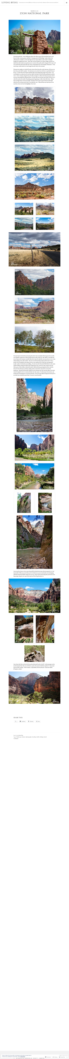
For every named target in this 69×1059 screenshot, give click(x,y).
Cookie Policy (22, 1056)
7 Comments (15, 738)
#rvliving (41, 737)
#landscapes (19, 737)
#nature (23, 737)
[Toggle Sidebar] (66, 2)
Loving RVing (10, 2)
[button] (34, 100)
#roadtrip (34, 737)
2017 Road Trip (20, 735)
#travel (45, 737)
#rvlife (37, 737)
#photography (28, 737)
